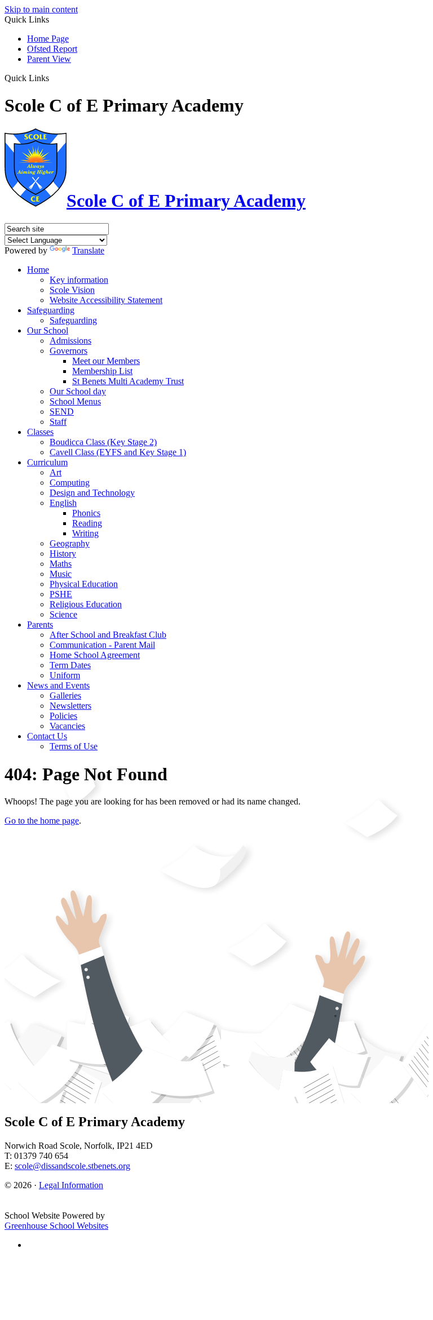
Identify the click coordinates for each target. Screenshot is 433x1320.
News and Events (58, 685)
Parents (40, 624)
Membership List (102, 371)
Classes (40, 432)
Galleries (65, 695)
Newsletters (70, 705)
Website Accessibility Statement (106, 300)
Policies (63, 716)
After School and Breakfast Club (108, 634)
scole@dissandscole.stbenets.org (72, 1166)
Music (61, 574)
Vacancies (67, 726)
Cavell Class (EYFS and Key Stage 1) (118, 452)
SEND (62, 411)
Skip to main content (41, 9)
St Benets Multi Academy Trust (128, 381)
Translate (88, 250)
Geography (70, 543)
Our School (47, 330)
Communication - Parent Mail (102, 645)
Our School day (78, 391)
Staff (58, 421)
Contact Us (47, 736)
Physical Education (84, 584)
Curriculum (47, 462)
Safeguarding (50, 310)
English (63, 503)
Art (55, 472)
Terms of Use (74, 746)
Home (38, 269)
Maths (61, 563)
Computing (70, 482)
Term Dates (70, 665)
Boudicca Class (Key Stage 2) (103, 442)
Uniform (65, 675)
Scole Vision (72, 290)
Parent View (49, 59)
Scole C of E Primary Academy (186, 200)
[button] (53, 77)
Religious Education (86, 604)
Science (63, 614)
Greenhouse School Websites (56, 1225)
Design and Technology (92, 492)
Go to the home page (42, 820)
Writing (85, 533)
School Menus (75, 401)
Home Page (48, 38)
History (63, 553)
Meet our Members (106, 361)
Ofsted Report (52, 49)
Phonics (86, 513)
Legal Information (71, 1185)
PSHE (61, 594)
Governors (68, 350)
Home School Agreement (95, 655)
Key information (79, 280)
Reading (87, 523)
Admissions (70, 340)
